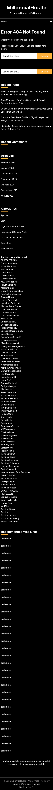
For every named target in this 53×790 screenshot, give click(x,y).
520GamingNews (9, 435)
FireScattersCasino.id (11, 294)
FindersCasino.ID (9, 328)
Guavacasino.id (8, 352)
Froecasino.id (7, 355)
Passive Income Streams (13, 237)
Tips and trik (7, 248)
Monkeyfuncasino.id (11, 368)
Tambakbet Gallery (10, 518)
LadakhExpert (7, 503)
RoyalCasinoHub (9, 392)
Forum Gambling (8, 285)
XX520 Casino (8, 429)
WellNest (5, 506)
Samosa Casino (8, 395)
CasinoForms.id (8, 278)
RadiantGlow (7, 414)
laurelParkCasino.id (10, 303)
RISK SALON (7, 494)
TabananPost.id (8, 401)
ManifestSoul (7, 389)
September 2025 (9, 190)
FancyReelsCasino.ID (11, 337)
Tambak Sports (8, 515)
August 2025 (7, 196)
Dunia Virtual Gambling (12, 291)
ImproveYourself (9, 411)
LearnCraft (6, 380)
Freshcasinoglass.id (10, 361)
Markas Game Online (11, 306)
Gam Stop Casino (9, 358)
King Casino (7, 318)
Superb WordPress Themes (26, 784)
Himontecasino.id (9, 349)
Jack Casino (7, 334)
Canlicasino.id (7, 275)
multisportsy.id (8, 481)
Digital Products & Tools (12, 226)
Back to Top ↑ (26, 787)
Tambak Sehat (8, 454)
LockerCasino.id (9, 300)
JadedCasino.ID (8, 321)
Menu (4, 21)
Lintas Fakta (6, 272)
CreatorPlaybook (9, 383)
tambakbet (6, 538)
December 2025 (9, 173)
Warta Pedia (7, 269)
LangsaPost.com (9, 497)
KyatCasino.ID (7, 374)
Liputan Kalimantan (10, 466)
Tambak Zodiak (8, 457)
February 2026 (8, 162)
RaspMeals (6, 420)
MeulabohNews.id (9, 398)
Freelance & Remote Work (14, 232)
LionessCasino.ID (9, 312)
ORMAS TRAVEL (9, 475)
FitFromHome (7, 451)
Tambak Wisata (8, 487)
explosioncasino (9, 340)
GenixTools (6, 417)
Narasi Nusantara (9, 263)
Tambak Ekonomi (9, 460)
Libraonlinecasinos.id (11, 371)
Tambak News (8, 509)
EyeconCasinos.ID (9, 324)
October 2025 (8, 184)
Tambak (5, 512)
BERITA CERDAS (9, 260)
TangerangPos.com (10, 426)
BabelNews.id (7, 404)
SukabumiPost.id (9, 478)
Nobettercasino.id (9, 364)
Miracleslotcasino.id (10, 343)
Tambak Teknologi (10, 463)
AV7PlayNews (8, 444)
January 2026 (7, 168)
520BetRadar (7, 438)
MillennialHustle (27, 7)
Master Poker (7, 288)
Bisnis (3, 221)
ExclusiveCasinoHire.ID (12, 331)
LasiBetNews (7, 447)
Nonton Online (8, 484)
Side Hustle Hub (9, 500)
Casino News (7, 297)
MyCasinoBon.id (9, 281)
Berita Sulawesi (8, 469)
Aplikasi (4, 215)
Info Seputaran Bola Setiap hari (16, 472)
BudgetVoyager (8, 386)
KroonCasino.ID (8, 377)
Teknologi (6, 243)
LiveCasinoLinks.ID (10, 315)
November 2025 (9, 179)
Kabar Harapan (8, 266)
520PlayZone (7, 432)
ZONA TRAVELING (9, 490)
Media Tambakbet (10, 521)
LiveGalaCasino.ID (9, 309)
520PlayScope (8, 441)
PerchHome (7, 423)
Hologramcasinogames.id (13, 346)
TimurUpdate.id (8, 407)
